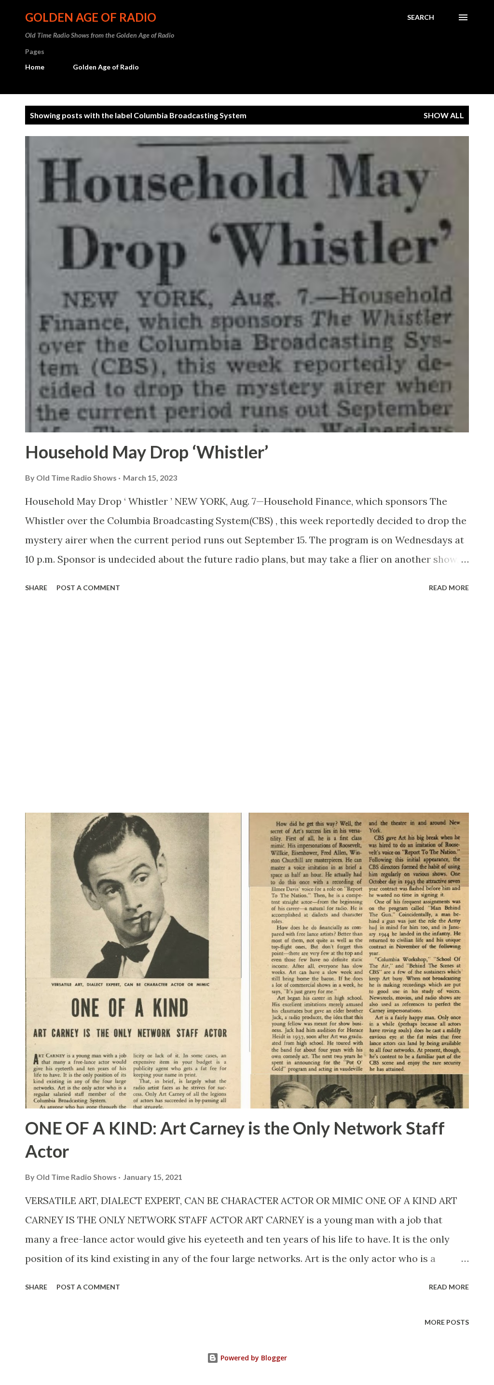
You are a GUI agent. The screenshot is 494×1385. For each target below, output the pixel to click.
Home (34, 67)
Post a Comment (88, 587)
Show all (444, 115)
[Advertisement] (247, 704)
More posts (447, 1322)
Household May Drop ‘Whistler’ (146, 451)
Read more (449, 587)
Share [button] (36, 587)
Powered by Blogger (253, 1357)
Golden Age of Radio (90, 17)
